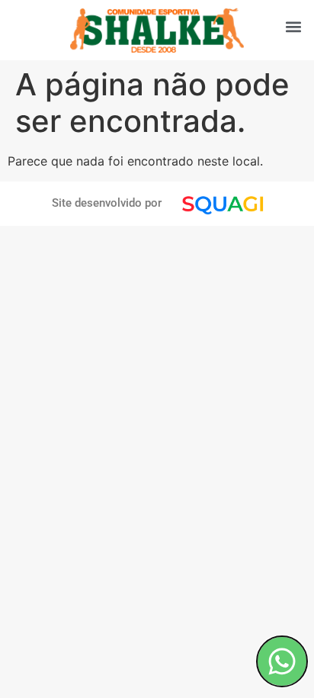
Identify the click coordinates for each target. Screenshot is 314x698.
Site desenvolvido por (107, 203)
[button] (293, 26)
